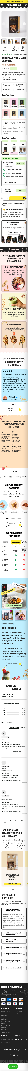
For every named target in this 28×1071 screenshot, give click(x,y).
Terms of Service (5, 1032)
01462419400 (8, 1043)
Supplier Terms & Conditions (5, 1018)
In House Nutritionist (21, 1011)
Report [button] (16, 751)
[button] (5, 821)
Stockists (18, 1019)
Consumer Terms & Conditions (5, 1014)
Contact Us (18, 1016)
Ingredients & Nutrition (14, 122)
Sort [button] (2, 722)
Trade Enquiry (19, 1014)
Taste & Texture (6, 122)
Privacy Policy (4, 1029)
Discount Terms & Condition (5, 1026)
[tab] (14, 727)
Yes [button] (14, 751)
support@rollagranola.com (7, 1039)
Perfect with (22, 123)
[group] (14, 694)
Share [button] (20, 751)
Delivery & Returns (5, 1011)
